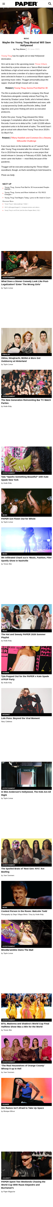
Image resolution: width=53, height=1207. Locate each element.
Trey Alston (20, 49)
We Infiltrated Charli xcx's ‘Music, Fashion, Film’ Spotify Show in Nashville (26, 559)
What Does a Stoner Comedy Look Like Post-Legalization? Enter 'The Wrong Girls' (25, 283)
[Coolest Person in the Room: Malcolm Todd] (26, 893)
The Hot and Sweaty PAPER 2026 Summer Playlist (23, 636)
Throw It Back (41, 64)
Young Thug (6, 56)
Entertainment (8, 278)
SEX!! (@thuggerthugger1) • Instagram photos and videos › (22, 207)
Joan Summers (8, 875)
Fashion (5, 673)
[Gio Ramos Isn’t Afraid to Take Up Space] (26, 1090)
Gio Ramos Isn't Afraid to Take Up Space (22, 1108)
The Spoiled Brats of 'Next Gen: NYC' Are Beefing (22, 870)
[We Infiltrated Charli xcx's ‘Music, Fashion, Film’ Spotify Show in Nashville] (26, 539)
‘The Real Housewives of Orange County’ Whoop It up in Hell (22, 1067)
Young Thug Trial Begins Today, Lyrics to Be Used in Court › (28, 198)
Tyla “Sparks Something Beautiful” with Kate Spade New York (24, 478)
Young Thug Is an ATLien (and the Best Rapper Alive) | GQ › (22, 210)
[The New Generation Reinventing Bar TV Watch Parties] (26, 382)
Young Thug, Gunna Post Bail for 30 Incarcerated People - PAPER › (27, 188)
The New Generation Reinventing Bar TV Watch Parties (26, 401)
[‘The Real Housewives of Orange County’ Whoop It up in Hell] (26, 1048)
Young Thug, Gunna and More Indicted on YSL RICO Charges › (25, 193)
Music (26, 38)
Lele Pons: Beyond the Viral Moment (20, 718)
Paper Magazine (9, 1192)
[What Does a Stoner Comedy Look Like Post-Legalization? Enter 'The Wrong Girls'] (26, 263)
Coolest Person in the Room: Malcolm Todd (24, 911)
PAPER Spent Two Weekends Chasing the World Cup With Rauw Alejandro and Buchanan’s (23, 1185)
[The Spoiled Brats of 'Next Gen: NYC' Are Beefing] (26, 851)
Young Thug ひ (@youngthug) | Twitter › (16, 204)
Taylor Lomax (8, 288)
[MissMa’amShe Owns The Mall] (26, 932)
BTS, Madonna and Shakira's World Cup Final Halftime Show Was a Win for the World (25, 1025)
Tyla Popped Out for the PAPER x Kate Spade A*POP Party (25, 678)
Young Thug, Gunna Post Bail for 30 (31, 88)
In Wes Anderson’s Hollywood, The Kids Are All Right (26, 793)
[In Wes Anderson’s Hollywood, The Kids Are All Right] (26, 774)
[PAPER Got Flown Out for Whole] (26, 501)
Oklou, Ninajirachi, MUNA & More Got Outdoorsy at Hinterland (20, 359)
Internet (6, 714)
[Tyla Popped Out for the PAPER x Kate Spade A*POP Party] (26, 658)
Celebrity (6, 1178)
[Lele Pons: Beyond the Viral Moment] (26, 700)
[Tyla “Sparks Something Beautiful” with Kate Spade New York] (26, 459)
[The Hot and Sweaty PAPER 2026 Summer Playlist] (26, 616)
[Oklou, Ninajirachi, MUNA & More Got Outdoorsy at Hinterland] (26, 340)
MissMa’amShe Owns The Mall (17, 950)
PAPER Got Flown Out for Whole (18, 519)
